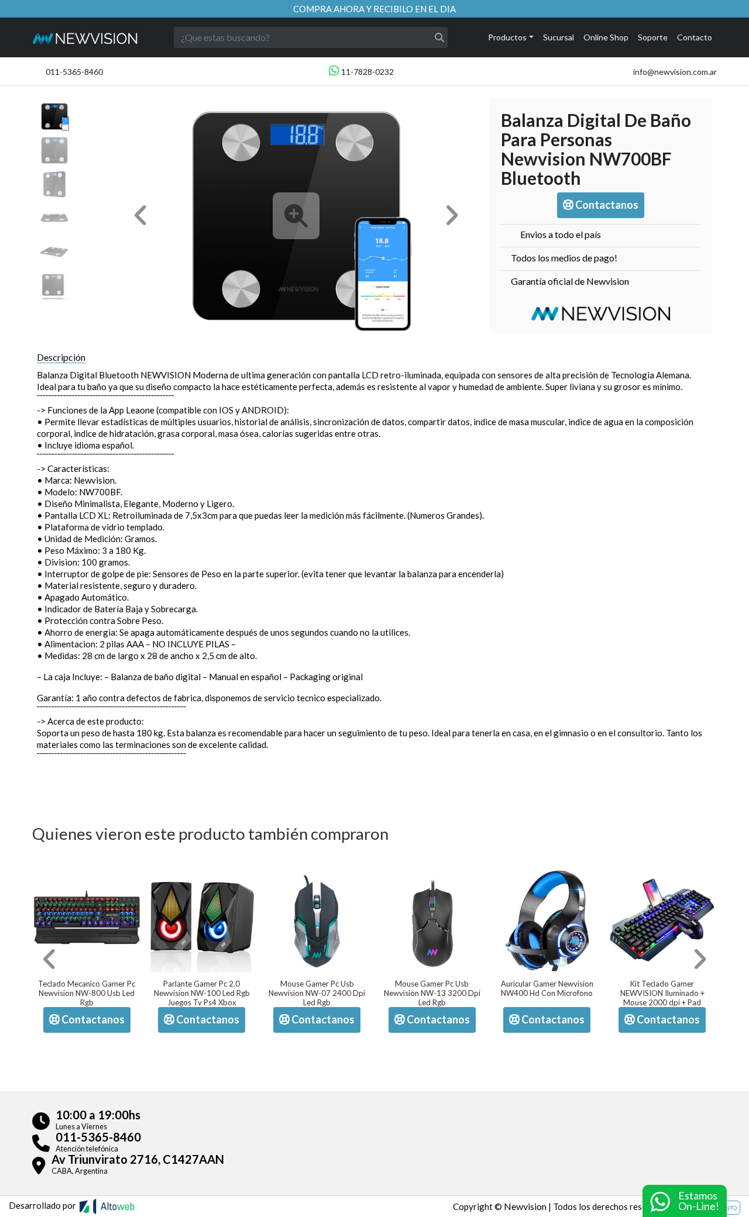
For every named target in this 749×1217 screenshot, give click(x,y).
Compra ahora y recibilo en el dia (374, 9)
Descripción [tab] (61, 357)
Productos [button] (507, 37)
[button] (141, 215)
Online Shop (605, 37)
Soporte (653, 37)
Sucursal (558, 37)
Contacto (694, 37)
